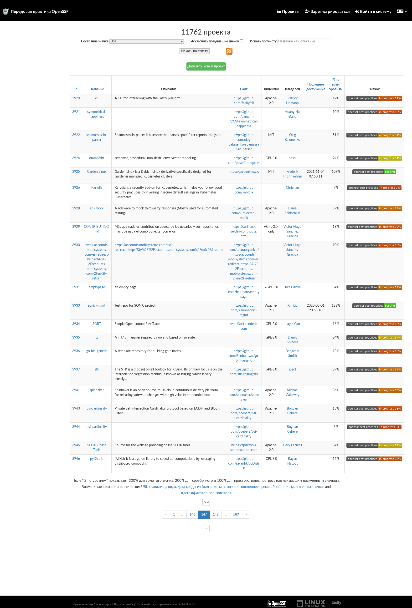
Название (96, 89)
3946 (76, 459)
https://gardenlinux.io (243, 171)
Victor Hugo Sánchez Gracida (292, 231)
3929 (76, 226)
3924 (76, 158)
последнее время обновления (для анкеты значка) (282, 487)
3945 (76, 445)
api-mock (96, 208)
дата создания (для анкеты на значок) (208, 487)
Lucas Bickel (292, 287)
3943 (76, 408)
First (206, 502)
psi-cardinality (97, 408)
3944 (76, 427)
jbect (292, 369)
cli (96, 98)
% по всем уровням (335, 84)
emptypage (97, 287)
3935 (76, 337)
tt (97, 337)
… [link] (182, 514)
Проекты (290, 12)
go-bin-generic (96, 351)
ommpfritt (96, 158)
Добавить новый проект (206, 66)
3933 (76, 305)
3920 (76, 98)
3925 (76, 171)
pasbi (292, 158)
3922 (76, 135)
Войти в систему (375, 12)
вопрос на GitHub (180, 604)
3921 (76, 112)
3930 (76, 245)
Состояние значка (94, 41)
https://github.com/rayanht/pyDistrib (243, 463)
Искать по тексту (263, 41)
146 (192, 514)
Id (76, 89)
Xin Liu (293, 305)
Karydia (96, 187)
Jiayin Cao (292, 324)
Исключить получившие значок (215, 41)
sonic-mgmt (96, 305)
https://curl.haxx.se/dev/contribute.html (244, 231)
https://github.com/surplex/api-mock (244, 213)
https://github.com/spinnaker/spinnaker (244, 395)
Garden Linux (97, 171)
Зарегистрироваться (330, 12)
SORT (97, 324)
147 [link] (204, 514)
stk (97, 369)
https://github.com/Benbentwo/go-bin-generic (243, 356)
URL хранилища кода (158, 487)
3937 (76, 369)
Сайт (243, 89)
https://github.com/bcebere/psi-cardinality (244, 413)
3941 (76, 390)
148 (216, 514)
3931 (76, 287)
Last (206, 528)
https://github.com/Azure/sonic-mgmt (244, 310)
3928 (76, 208)
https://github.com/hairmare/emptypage (243, 292)
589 (236, 514)
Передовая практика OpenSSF (40, 12)
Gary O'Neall (292, 445)
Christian (292, 187)
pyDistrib (96, 459)
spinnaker (97, 390)
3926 (76, 187)
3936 (76, 351)
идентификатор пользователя (206, 493)
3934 (76, 324)
